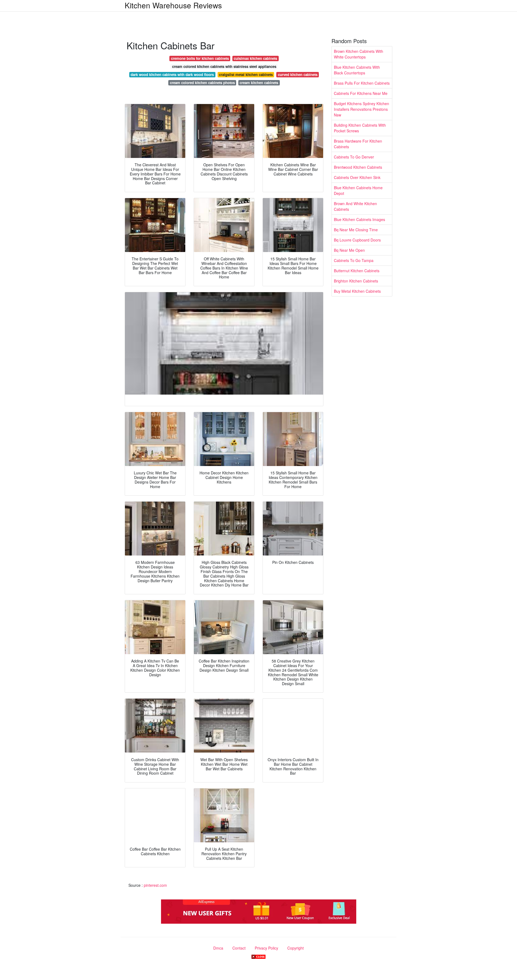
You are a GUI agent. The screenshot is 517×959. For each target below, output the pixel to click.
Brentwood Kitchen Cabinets (358, 167)
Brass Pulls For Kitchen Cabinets (362, 83)
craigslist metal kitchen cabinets (246, 74)
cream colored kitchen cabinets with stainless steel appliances (224, 66)
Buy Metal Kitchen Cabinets (357, 291)
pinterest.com (155, 885)
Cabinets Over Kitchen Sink (357, 177)
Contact (239, 948)
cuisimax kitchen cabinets (255, 58)
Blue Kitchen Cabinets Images (359, 219)
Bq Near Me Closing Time (356, 229)
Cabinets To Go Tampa (353, 260)
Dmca (218, 948)
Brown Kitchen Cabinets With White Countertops (358, 54)
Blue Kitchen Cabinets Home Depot (358, 190)
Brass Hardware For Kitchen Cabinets (358, 143)
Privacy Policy (266, 948)
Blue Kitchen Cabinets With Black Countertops (357, 69)
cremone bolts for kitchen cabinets (200, 58)
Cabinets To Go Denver (354, 157)
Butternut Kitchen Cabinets (356, 270)
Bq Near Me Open (349, 250)
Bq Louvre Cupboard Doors (357, 240)
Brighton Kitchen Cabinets (356, 281)
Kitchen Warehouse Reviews (173, 5)
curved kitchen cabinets (297, 74)
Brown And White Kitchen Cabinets (355, 206)
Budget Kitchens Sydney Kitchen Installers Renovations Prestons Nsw (361, 109)
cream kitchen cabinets (259, 82)
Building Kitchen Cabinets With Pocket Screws (360, 127)
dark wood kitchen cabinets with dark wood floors (172, 74)
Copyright (295, 948)
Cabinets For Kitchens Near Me (360, 93)
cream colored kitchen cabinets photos (202, 82)
